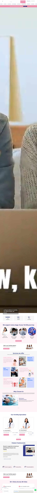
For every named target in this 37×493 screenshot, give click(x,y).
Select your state (8, 486)
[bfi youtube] (33, 2)
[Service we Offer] (22, 361)
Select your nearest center (24, 486)
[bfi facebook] (34, 2)
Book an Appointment (6, 348)
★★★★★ (5, 451)
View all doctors (18, 439)
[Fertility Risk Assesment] (18, 160)
